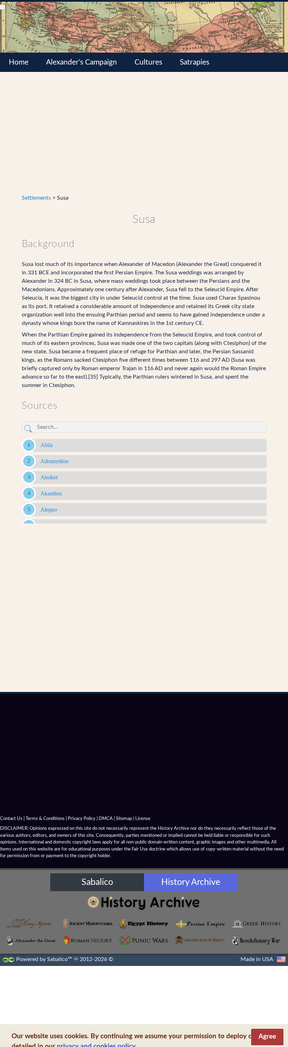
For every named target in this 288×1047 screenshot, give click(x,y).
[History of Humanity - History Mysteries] (32, 924)
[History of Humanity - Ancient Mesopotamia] (88, 924)
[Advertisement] (144, 137)
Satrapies (194, 62)
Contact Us (11, 818)
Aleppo (48, 510)
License (142, 818)
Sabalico (97, 882)
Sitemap (124, 818)
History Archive (190, 882)
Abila (46, 445)
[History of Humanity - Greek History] (256, 924)
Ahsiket (49, 477)
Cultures (148, 62)
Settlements (36, 198)
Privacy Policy (82, 818)
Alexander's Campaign (81, 62)
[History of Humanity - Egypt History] (144, 924)
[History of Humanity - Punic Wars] (144, 941)
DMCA (106, 818)
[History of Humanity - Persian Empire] (200, 924)
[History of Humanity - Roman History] (88, 941)
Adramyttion (54, 461)
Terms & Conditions (45, 818)
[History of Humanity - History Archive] (144, 903)
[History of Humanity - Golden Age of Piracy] (200, 940)
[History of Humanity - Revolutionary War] (256, 941)
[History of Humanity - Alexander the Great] (32, 941)
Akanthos (51, 493)
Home (18, 62)
